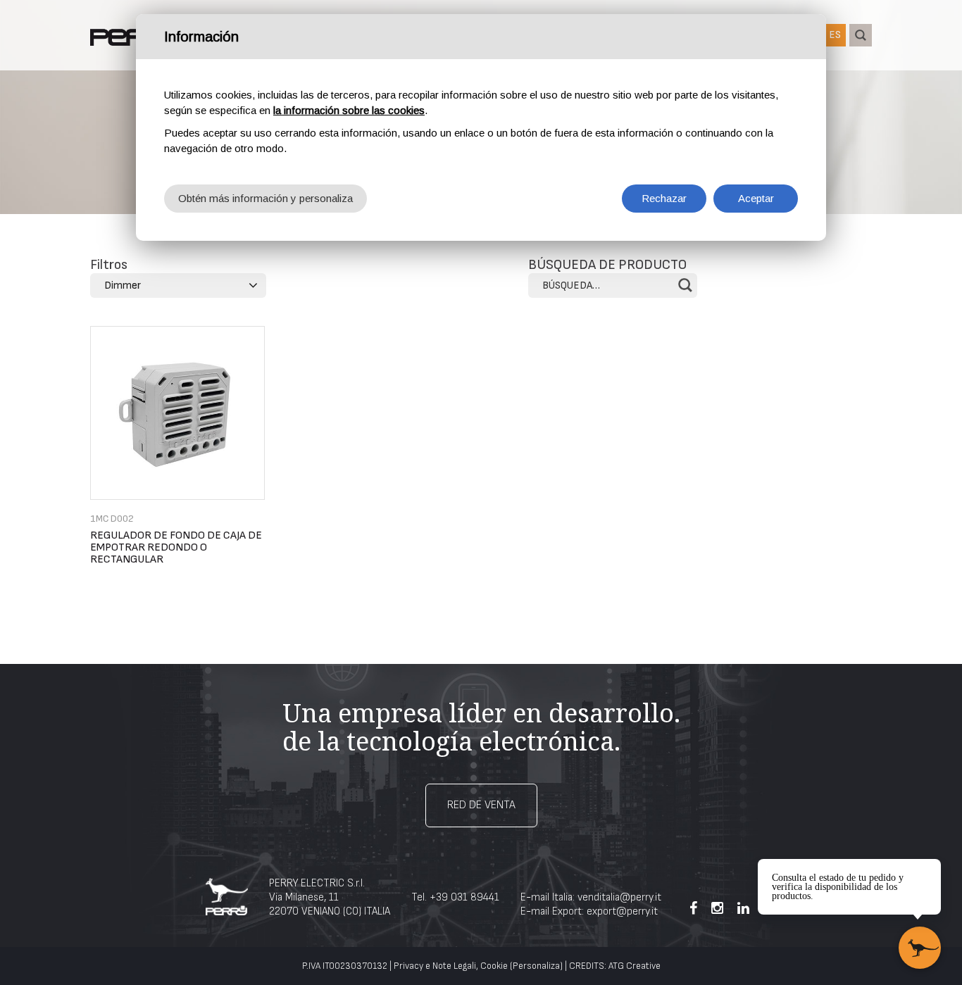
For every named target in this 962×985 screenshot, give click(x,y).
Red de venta (481, 805)
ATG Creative (634, 966)
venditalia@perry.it (619, 897)
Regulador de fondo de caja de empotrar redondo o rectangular (176, 547)
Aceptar (756, 198)
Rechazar (664, 198)
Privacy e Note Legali (435, 966)
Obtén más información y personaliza (265, 198)
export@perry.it (622, 911)
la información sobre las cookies (349, 110)
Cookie (494, 966)
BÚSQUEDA (860, 35)
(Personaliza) (536, 966)
